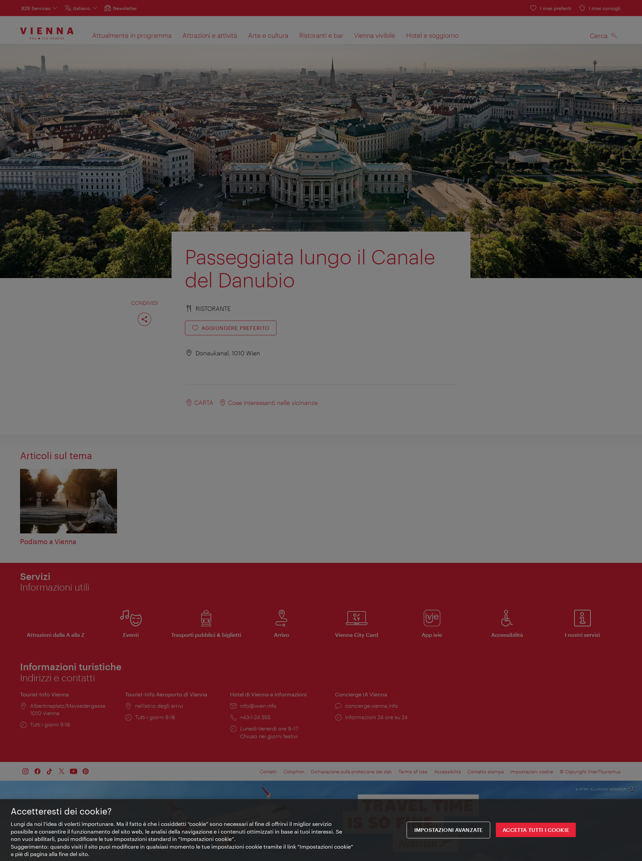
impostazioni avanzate (448, 830)
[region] (321, 830)
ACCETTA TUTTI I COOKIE (536, 830)
